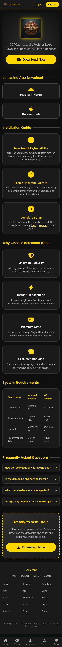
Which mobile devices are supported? (27, 490)
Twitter (36, 576)
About (25, 604)
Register (52, 4)
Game (44, 591)
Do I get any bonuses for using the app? (28, 501)
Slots (5, 597)
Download (46, 584)
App (24, 591)
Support (45, 604)
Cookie (6, 611)
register (43, 225)
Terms (25, 611)
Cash (5, 604)
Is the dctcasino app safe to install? (26, 479)
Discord (47, 576)
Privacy (45, 611)
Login (38, 4)
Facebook (24, 576)
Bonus (45, 597)
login (33, 225)
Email (13, 576)
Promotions (28, 597)
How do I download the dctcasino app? (28, 467)
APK (5, 591)
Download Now (34, 59)
